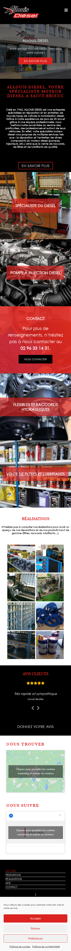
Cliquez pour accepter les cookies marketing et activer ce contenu (35, 771)
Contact (11, 886)
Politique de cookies (19, 946)
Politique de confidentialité (46, 946)
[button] (21, 559)
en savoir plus (35, 61)
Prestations (13, 874)
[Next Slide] (38, 707)
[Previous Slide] (33, 707)
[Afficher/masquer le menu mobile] (66, 10)
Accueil (10, 870)
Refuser (35, 928)
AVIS (8, 882)
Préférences (35, 938)
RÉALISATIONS (13, 878)
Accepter (35, 918)
